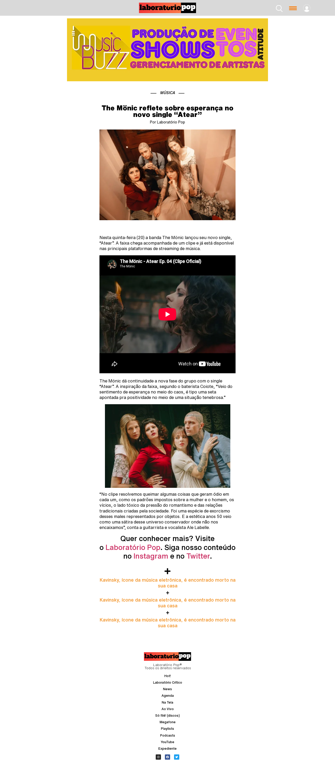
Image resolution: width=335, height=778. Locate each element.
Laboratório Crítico (167, 682)
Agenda (167, 695)
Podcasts (167, 735)
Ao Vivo (167, 709)
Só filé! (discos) (167, 715)
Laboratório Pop (132, 547)
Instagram (150, 556)
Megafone (168, 722)
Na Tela (167, 702)
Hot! (167, 676)
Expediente (167, 748)
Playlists (167, 728)
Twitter (198, 556)
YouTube (167, 742)
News (167, 689)
